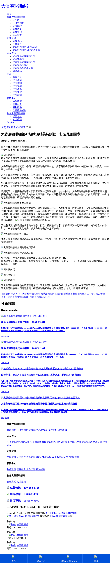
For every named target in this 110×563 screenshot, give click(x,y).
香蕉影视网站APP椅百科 (25, 47)
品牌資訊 (17, 41)
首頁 (9, 14)
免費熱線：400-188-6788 (24, 487)
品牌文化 (17, 32)
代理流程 (17, 92)
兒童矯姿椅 (18, 59)
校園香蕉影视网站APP (24, 62)
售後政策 (17, 101)
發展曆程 (17, 26)
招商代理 (11, 74)
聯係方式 (17, 116)
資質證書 (17, 35)
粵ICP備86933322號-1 (56, 513)
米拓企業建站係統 (58, 516)
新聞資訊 (11, 38)
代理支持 (17, 86)
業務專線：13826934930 (24, 494)
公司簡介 (17, 20)
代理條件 (17, 89)
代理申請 (17, 95)
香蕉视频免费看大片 (23, 68)
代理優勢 (17, 80)
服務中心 (11, 98)
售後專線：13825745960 (24, 500)
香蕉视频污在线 (21, 65)
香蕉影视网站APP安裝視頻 (26, 50)
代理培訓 (17, 83)
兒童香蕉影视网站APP (24, 56)
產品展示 (11, 53)
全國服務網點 (19, 110)
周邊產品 (17, 71)
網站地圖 (72, 513)
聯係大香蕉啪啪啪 (16, 113)
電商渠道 (17, 104)
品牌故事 (17, 29)
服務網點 (40, 469)
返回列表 (45, 297)
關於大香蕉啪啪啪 (16, 17)
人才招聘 (17, 119)
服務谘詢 (17, 107)
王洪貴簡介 (18, 23)
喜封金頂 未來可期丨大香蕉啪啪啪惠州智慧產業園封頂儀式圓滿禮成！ (37, 293)
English (10, 122)
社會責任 (17, 44)
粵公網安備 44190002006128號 (24, 516)
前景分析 (17, 77)
